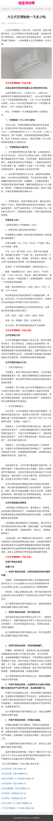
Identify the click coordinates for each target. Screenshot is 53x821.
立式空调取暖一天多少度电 (13, 788)
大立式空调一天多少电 (11, 769)
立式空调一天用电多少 (11, 793)
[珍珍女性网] (26, 3)
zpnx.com (30, 818)
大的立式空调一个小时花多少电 (15, 779)
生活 (26, 9)
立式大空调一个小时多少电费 (14, 803)
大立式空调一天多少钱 (11, 783)
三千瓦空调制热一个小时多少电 (15, 808)
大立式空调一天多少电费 (12, 774)
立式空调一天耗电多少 (11, 798)
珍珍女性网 (17, 9)
